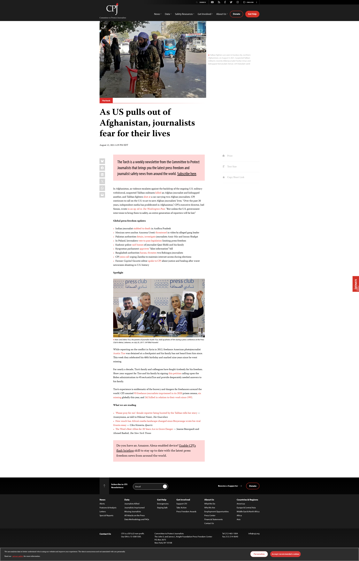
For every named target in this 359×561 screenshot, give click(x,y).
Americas (241, 503)
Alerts (102, 503)
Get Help (252, 13)
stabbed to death (142, 229)
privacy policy (17, 556)
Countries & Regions (247, 499)
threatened (161, 233)
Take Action (181, 507)
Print (229, 156)
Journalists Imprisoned (134, 507)
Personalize (259, 554)
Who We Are (209, 507)
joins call (124, 257)
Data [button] (167, 14)
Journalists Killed (131, 503)
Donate (236, 13)
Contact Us (209, 523)
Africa (239, 515)
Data (126, 499)
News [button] (157, 14)
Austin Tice (119, 353)
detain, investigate (146, 237)
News (102, 499)
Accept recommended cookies (285, 554)
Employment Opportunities (216, 511)
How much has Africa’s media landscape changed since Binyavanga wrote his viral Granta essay (157, 423)
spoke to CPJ (154, 261)
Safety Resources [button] (184, 14)
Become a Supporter (228, 485)
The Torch (106, 100)
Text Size (231, 167)
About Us (209, 499)
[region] (179, 554)
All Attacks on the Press (134, 515)
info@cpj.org (253, 533)
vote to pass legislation (150, 241)
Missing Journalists (132, 511)
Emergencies (163, 503)
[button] (256, 2)
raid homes (137, 245)
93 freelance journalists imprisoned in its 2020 (158, 393)
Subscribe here (186, 173)
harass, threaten (148, 253)
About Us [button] (221, 14)
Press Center (209, 515)
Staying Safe (162, 507)
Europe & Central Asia (246, 507)
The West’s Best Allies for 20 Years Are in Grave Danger (144, 429)
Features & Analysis (108, 507)
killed (158, 193)
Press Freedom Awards (186, 511)
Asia (238, 519)
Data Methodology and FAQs (136, 519)
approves (144, 249)
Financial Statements (213, 519)
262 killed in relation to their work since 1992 (168, 397)
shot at (147, 197)
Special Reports (106, 515)
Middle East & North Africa (248, 511)
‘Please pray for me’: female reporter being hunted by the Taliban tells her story (156, 413)
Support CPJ (181, 503)
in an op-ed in (137, 209)
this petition (175, 374)
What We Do (209, 503)
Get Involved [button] (204, 14)
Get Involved (183, 499)
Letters (103, 511)
